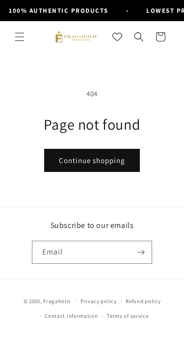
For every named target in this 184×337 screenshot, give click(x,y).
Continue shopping (92, 160)
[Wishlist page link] (117, 37)
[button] (19, 37)
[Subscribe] (141, 252)
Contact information (71, 315)
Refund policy (143, 301)
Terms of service (127, 315)
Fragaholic (57, 300)
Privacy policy (98, 301)
